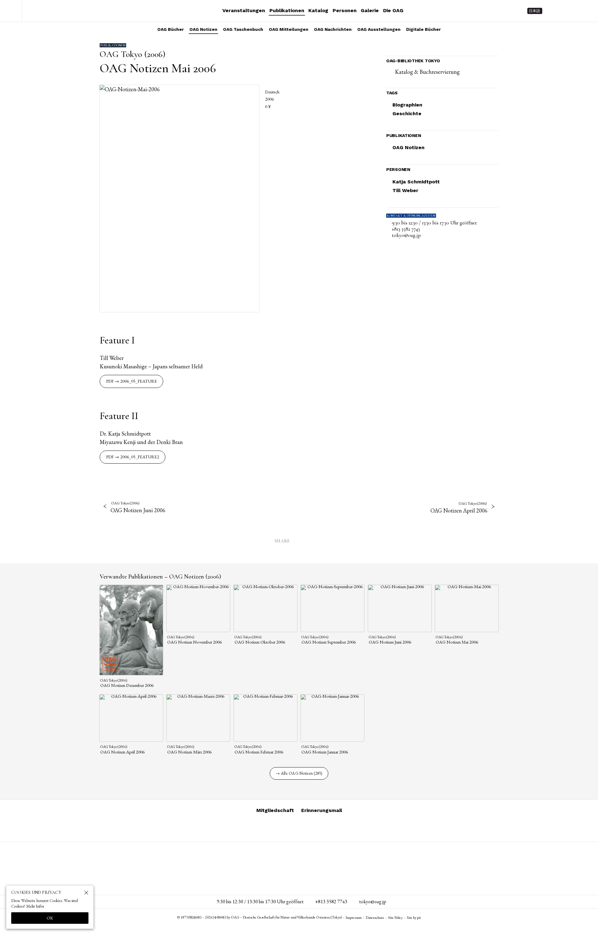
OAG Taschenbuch (243, 29)
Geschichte (406, 113)
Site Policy (395, 917)
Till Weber (405, 190)
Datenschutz (375, 917)
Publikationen (286, 10)
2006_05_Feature (138, 381)
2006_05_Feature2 (139, 457)
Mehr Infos (35, 906)
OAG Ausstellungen (379, 29)
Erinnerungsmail (321, 810)
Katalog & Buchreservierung (427, 71)
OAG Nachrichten (333, 29)
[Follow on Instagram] (552, 11)
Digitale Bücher (423, 29)
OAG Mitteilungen (288, 29)
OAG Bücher (170, 29)
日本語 (534, 11)
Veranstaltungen (243, 10)
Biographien (407, 105)
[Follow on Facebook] (575, 11)
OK (50, 918)
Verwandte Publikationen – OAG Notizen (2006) (160, 576)
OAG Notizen (203, 29)
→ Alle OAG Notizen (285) (299, 773)
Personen (345, 10)
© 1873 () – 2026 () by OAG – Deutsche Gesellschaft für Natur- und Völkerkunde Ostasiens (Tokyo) (259, 917)
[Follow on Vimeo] (563, 11)
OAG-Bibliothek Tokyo (413, 60)
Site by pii (414, 917)
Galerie (370, 10)
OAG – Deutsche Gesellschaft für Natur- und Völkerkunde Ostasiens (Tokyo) (62, 11)
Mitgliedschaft (275, 810)
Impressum (353, 917)
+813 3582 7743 (406, 229)
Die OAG (393, 10)
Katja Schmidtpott (416, 182)
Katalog (318, 10)
